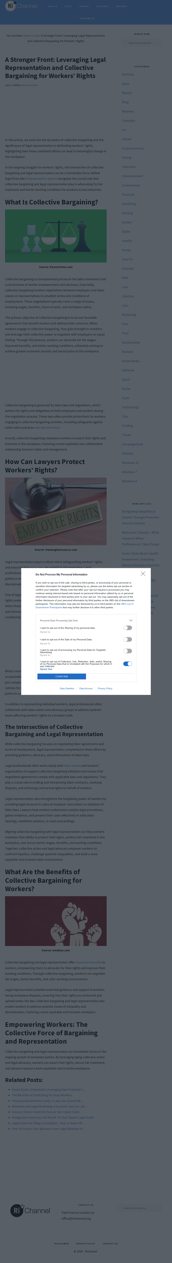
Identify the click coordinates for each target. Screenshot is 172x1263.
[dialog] (86, 631)
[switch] (127, 628)
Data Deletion (67, 688)
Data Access (86, 688)
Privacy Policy (105, 688)
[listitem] (86, 620)
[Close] (144, 575)
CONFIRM (62, 676)
